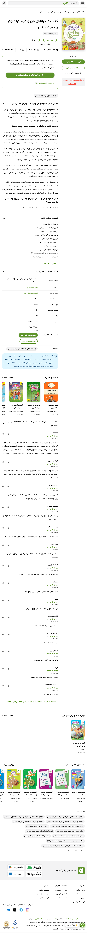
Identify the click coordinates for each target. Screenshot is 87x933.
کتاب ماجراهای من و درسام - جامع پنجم (78, 744)
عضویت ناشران (44, 890)
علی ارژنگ (81, 749)
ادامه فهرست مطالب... (49, 264)
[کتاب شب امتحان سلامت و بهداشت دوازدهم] (62, 779)
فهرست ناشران (44, 898)
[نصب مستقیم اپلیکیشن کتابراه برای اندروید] (33, 867)
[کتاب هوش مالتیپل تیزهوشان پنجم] (33, 392)
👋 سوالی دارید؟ (72, 925)
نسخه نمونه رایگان (73, 68)
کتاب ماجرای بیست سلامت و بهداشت (14, 793)
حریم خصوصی (80, 898)
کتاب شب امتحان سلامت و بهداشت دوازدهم (62, 793)
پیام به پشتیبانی (61, 890)
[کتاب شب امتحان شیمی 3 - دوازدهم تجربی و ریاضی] (46, 779)
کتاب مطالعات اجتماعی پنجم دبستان (53, 406)
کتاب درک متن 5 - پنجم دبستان (17, 406)
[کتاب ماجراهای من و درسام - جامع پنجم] (78, 730)
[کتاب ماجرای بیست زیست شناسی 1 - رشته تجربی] (30, 779)
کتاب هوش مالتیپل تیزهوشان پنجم (33, 406)
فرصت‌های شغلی (79, 902)
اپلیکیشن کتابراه (15, 64)
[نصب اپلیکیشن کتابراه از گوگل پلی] (15, 867)
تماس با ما (63, 898)
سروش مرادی (32, 798)
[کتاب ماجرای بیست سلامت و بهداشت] (14, 779)
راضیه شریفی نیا (52, 411)
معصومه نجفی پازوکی (16, 411)
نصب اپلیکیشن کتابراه (75, 919)
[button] (73, 34)
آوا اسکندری (65, 798)
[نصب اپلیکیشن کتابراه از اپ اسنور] (33, 874)
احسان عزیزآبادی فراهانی (46, 798)
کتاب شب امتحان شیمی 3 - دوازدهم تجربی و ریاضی (46, 793)
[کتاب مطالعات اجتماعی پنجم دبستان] (51, 392)
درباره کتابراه (80, 890)
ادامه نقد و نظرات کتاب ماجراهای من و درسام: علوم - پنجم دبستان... (31, 701)
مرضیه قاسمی (16, 798)
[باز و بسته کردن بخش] (3, 103)
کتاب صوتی (53, 919)
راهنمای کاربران (61, 894)
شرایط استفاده (80, 894)
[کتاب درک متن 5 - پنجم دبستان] (16, 392)
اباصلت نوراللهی (35, 411)
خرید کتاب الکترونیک (73, 62)
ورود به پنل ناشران (42, 894)
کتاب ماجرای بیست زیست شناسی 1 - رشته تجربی (30, 793)
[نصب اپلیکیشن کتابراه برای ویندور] (15, 874)
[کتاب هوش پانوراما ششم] (78, 779)
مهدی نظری (81, 798)
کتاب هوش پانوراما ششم (78, 793)
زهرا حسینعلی (32, 287)
